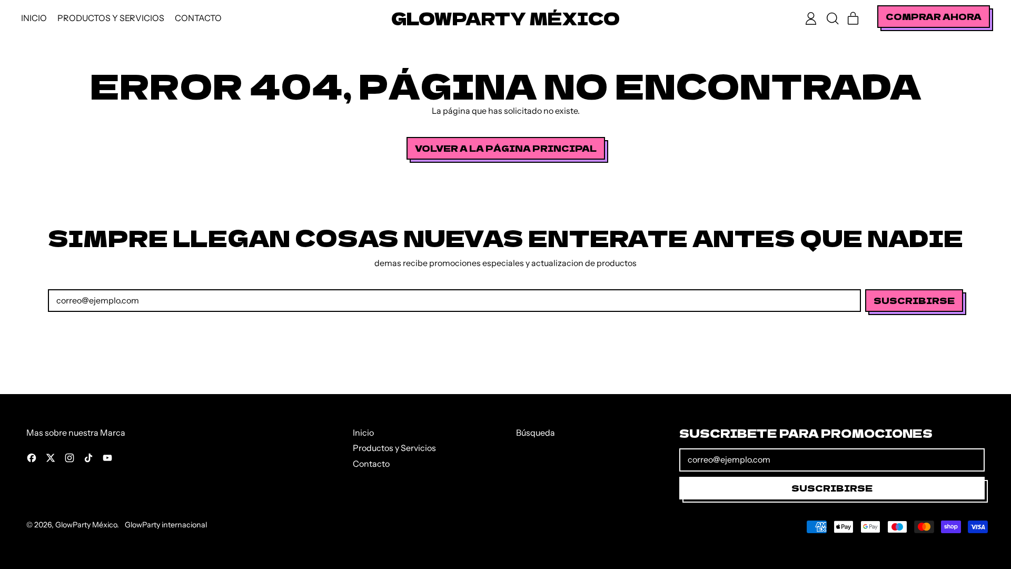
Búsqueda (535, 432)
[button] (832, 18)
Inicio (34, 18)
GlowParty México (505, 18)
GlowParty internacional (166, 524)
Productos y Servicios (110, 18)
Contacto (198, 18)
